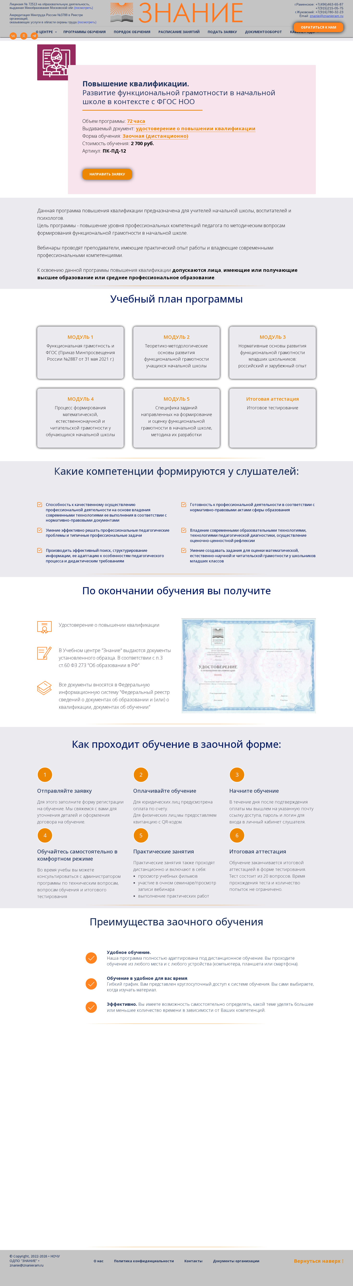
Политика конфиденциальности (144, 1261)
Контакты (193, 1261)
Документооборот (263, 32)
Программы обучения (84, 32)
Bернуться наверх (317, 1261)
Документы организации (236, 1261)
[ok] (23, 38)
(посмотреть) (83, 8)
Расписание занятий (179, 32)
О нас (98, 1261)
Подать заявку (222, 32)
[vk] (13, 38)
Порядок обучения (132, 32)
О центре (45, 32)
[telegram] (34, 38)
